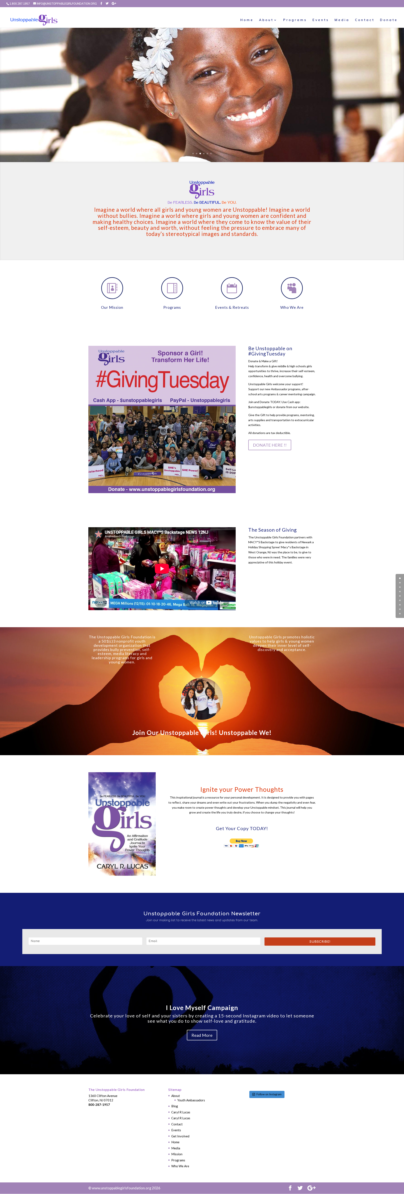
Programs (295, 20)
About (266, 20)
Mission (176, 1154)
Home (247, 20)
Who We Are (292, 307)
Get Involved (180, 1136)
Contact (365, 20)
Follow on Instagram (269, 1094)
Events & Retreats (232, 307)
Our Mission (112, 307)
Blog (174, 1106)
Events (320, 20)
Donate (389, 20)
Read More (202, 1035)
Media (342, 20)
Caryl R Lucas (180, 1112)
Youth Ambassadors (191, 1100)
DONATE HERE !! (270, 444)
